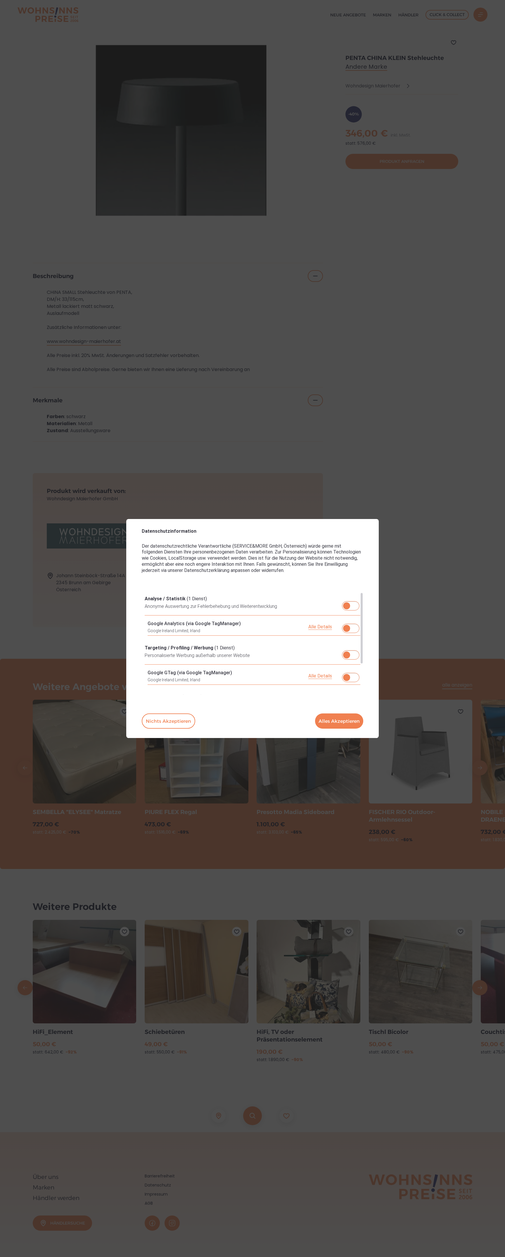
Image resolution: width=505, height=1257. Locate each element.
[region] (252, 643)
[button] (346, 605)
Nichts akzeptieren (168, 721)
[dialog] (252, 628)
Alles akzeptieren (339, 721)
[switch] (350, 604)
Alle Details (320, 627)
